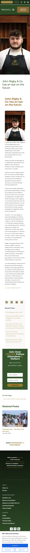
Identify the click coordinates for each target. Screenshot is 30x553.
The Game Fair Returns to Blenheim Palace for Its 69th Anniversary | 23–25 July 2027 (15, 326)
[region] (15, 542)
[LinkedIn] (16, 302)
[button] (3, 422)
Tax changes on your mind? (14, 312)
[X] (11, 302)
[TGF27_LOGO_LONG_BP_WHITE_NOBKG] (6, 9)
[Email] (21, 302)
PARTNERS (15, 445)
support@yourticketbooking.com (15, 461)
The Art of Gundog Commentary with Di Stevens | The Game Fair (15, 334)
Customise (8, 550)
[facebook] (21, 2)
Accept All (15, 545)
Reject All (21, 550)
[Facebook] (6, 302)
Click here (20, 457)
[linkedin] (28, 2)
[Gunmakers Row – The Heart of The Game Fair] (15, 418)
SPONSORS (16, 443)
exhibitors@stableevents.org (15, 467)
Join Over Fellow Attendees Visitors (16, 399)
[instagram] (24, 2)
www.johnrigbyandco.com (13, 288)
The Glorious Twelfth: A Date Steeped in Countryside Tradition (14, 318)
